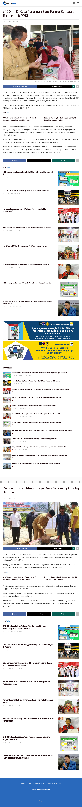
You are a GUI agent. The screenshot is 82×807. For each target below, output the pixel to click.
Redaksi (22, 783)
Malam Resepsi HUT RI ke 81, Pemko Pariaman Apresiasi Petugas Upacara (27, 227)
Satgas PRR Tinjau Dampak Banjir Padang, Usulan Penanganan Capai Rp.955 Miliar (39, 447)
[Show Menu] (78, 3)
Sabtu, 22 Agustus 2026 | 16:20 (13, 177)
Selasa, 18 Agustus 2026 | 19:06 (13, 267)
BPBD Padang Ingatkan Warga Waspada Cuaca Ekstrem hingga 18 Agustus (27, 283)
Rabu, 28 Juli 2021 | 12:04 (11, 498)
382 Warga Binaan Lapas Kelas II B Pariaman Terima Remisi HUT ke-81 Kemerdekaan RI (40, 389)
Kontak (30, 783)
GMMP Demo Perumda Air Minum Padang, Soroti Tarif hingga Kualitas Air (35, 438)
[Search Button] (74, 3)
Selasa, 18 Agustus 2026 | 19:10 (13, 248)
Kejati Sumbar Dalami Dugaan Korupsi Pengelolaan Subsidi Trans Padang (36, 463)
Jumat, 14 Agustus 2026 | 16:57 (22, 457)
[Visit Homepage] (10, 3)
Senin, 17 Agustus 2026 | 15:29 (12, 285)
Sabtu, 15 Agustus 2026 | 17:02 (12, 306)
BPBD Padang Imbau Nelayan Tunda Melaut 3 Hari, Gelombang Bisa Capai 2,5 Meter (39, 372)
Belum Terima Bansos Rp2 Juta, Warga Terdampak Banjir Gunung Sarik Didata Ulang (39, 455)
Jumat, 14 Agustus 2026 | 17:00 (22, 441)
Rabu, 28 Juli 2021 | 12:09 (11, 22)
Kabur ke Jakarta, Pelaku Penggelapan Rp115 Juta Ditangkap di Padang (26, 191)
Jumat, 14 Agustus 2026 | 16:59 (22, 449)
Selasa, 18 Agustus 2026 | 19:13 (13, 213)
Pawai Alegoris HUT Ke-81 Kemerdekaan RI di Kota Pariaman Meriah (24, 246)
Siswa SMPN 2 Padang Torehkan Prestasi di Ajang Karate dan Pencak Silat (27, 264)
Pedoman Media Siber (54, 783)
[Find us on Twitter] (41, 801)
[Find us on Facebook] (39, 801)
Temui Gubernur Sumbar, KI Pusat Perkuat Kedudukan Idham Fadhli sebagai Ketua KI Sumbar (42, 430)
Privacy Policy (39, 783)
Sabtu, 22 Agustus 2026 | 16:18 (13, 193)
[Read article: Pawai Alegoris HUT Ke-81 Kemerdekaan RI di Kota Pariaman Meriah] (68, 252)
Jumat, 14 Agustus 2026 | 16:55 (22, 466)
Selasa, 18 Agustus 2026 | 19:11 (13, 230)
